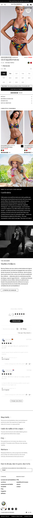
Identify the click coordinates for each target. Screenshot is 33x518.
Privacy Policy (5, 516)
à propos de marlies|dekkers (8, 480)
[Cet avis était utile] (26, 364)
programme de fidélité (7, 484)
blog (2, 489)
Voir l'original (5, 359)
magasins (3, 491)
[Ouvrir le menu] (1, 4)
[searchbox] (9, 329)
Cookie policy (28, 516)
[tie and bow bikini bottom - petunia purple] (1, 150)
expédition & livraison (22, 482)
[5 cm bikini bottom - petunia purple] (25, 150)
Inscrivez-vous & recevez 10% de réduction (14, 468)
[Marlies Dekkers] (16, 241)
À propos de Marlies (9, 290)
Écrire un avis (16, 321)
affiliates (3, 493)
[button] (16, 66)
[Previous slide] (2, 127)
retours (18, 484)
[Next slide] (32, 31)
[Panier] (31, 4)
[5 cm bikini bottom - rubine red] (26, 150)
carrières (3, 482)
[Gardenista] (16, 170)
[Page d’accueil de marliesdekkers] (16, 4)
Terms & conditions (16, 516)
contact (18, 486)
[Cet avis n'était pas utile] (29, 364)
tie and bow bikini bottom (6, 147)
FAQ (17, 480)
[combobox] (24, 333)
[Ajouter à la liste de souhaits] (31, 69)
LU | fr (29, 512)
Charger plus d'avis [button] (16, 401)
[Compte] (27, 4)
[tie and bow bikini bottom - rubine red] (3, 150)
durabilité (3, 486)
